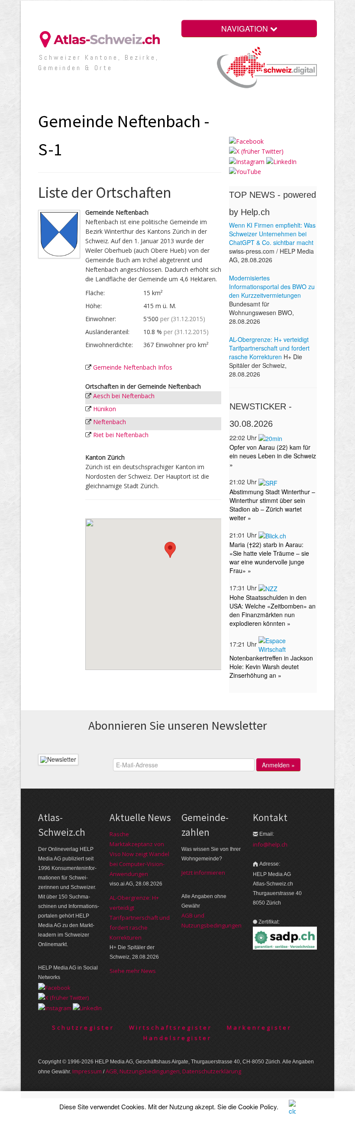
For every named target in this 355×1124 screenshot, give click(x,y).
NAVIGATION (245, 28)
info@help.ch (270, 844)
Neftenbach (109, 422)
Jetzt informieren (203, 872)
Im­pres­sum (87, 1071)
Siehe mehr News (133, 971)
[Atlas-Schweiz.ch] (103, 38)
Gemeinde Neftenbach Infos (132, 367)
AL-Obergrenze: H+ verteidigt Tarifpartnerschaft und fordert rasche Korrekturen (140, 917)
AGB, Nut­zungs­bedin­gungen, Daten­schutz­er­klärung (173, 1071)
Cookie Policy (257, 1106)
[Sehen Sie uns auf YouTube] (245, 171)
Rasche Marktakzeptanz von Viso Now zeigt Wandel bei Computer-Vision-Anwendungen (139, 854)
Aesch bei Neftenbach (124, 396)
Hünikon (104, 409)
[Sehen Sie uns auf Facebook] (246, 141)
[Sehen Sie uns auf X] (256, 151)
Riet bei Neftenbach (120, 435)
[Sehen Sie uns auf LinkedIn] (281, 161)
